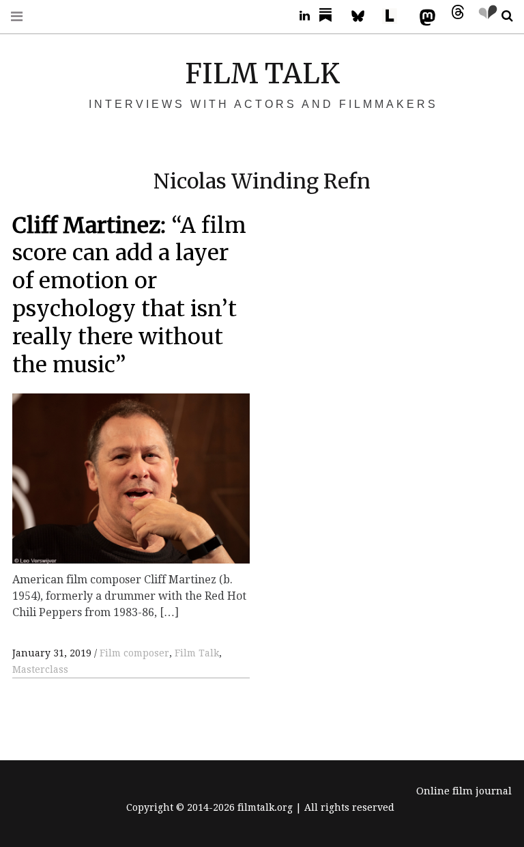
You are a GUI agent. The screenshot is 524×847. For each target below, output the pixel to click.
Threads (454, 16)
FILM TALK (262, 74)
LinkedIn (299, 16)
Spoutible (484, 16)
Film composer (134, 653)
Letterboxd (394, 16)
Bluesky (364, 16)
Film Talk (197, 653)
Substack (329, 16)
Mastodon (424, 16)
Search (502, 16)
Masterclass (40, 669)
